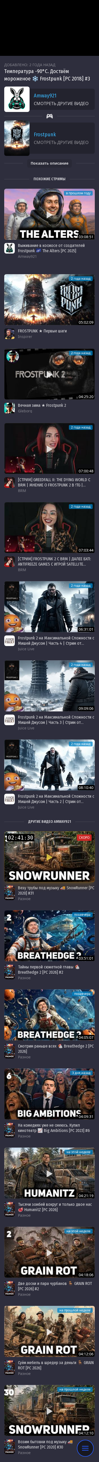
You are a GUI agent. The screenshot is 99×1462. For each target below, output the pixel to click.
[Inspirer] (9, 333)
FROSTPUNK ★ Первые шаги (42, 330)
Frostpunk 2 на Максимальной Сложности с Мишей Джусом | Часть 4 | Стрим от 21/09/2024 (56, 643)
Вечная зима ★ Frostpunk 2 (42, 405)
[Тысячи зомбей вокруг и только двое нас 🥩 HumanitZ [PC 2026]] (49, 1173)
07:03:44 (86, 550)
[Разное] (9, 892)
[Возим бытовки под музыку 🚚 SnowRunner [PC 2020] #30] (49, 1410)
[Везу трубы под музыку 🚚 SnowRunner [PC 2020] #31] (49, 856)
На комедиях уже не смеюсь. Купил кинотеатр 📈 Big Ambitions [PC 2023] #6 (54, 1128)
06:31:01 (86, 629)
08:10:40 (86, 787)
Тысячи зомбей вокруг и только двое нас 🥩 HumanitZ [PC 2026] (55, 1207)
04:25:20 (86, 396)
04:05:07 (86, 1037)
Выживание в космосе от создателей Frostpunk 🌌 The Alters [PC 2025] (51, 248)
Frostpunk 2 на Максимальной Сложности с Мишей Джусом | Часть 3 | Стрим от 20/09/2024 (56, 722)
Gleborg (25, 410)
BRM (22, 490)
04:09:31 (86, 1116)
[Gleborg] (9, 408)
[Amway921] (9, 248)
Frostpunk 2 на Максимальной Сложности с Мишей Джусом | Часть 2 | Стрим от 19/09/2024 (56, 801)
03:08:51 (86, 236)
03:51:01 (86, 958)
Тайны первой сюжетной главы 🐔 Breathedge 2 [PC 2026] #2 (49, 969)
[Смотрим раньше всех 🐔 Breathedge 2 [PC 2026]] (49, 1014)
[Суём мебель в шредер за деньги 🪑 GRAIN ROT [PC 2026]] (49, 1331)
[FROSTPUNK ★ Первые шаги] (49, 299)
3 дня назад (81, 1073)
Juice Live (26, 648)
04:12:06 (86, 1353)
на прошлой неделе (75, 1310)
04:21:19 (86, 1195)
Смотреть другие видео (61, 103)
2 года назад (81, 278)
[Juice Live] (9, 640)
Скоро (84, 837)
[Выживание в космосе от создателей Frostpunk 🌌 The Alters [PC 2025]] (49, 214)
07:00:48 (86, 470)
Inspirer (25, 336)
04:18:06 (86, 1274)
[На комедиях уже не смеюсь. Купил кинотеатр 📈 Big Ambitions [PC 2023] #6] (49, 1094)
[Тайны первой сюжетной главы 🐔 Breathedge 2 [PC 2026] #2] (49, 935)
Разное (24, 898)
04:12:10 (86, 1433)
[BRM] (9, 482)
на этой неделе (79, 1152)
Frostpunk (45, 134)
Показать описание (49, 163)
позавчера (82, 914)
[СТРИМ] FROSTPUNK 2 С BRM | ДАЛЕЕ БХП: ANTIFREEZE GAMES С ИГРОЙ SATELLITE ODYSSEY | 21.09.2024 (54, 564)
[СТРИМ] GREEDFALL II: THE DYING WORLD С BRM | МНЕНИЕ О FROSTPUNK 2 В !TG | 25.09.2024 (54, 485)
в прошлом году (78, 193)
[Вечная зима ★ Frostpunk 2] (49, 374)
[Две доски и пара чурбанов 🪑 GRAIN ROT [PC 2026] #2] (49, 1252)
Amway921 (45, 95)
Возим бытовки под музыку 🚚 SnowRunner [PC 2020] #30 (45, 1444)
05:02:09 (86, 322)
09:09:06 (86, 708)
